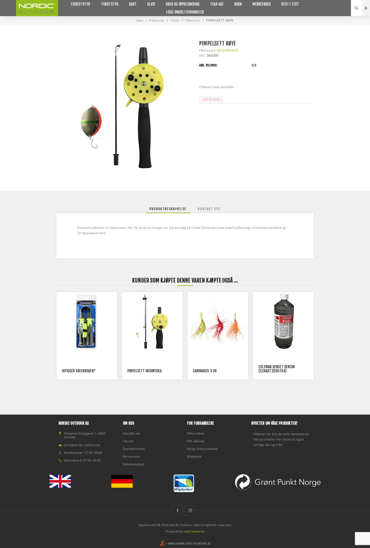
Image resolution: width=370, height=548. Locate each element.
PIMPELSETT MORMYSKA (144, 371)
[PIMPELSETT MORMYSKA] (152, 322)
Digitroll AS (203, 543)
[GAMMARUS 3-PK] (218, 322)
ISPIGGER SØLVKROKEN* (79, 371)
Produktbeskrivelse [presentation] (167, 209)
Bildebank (194, 456)
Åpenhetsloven (134, 449)
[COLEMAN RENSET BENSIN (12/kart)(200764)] (283, 322)
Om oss (128, 441)
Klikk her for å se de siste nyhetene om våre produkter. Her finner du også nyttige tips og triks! (281, 439)
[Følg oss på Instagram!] (190, 510)
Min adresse (196, 441)
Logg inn (369, 4)
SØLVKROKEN (227, 50)
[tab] (168, 209)
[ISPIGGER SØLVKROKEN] (87, 322)
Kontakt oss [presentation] (209, 209)
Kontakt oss (131, 433)
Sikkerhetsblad (133, 464)
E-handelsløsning (175, 543)
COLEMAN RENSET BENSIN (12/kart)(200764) (276, 369)
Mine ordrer (195, 433)
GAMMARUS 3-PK (205, 371)
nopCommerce (194, 531)
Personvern (131, 456)
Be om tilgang (369, 12)
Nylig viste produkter (202, 449)
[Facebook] (177, 510)
